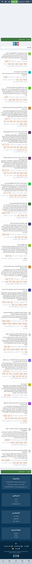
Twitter (16, 535)
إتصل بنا (25, 546)
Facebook (16, 533)
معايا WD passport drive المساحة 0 (18, 203)
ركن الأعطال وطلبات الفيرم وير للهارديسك (15, 66)
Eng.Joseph (24, 371)
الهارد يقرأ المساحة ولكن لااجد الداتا (18, 223)
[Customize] (9, 1)
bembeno (25, 213)
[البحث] (2, 1)
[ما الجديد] (6, 1)
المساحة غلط (24, 384)
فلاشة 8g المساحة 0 (22, 244)
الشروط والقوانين (17, 546)
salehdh (25, 255)
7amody (25, 193)
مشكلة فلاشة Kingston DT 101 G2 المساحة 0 (16, 183)
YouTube (16, 537)
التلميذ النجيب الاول (23, 97)
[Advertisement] (16, 21)
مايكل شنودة (24, 144)
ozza (26, 279)
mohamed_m (24, 234)
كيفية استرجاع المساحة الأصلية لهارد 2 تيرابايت (16, 53)
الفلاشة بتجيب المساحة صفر (20, 71)
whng (26, 302)
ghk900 (25, 395)
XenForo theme (12, 552)
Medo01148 (24, 118)
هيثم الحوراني (24, 61)
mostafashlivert (23, 77)
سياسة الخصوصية (7, 546)
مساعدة (16, 548)
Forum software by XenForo (16, 551)
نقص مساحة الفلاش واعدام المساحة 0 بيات (16, 87)
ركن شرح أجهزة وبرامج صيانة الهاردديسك (19, 444)
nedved (25, 415)
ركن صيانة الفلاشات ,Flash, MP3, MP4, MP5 (14, 101)
